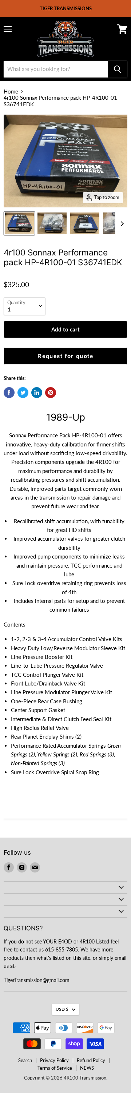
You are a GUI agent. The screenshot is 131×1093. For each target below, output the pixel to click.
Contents (14, 624)
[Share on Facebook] (9, 392)
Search (25, 1060)
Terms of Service (54, 1068)
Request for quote (65, 356)
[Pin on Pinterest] (50, 392)
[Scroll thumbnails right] (121, 223)
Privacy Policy (54, 1060)
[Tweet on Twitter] (22, 392)
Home (11, 91)
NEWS (87, 1068)
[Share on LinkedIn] (36, 392)
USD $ (62, 1009)
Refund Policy (91, 1060)
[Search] (117, 69)
